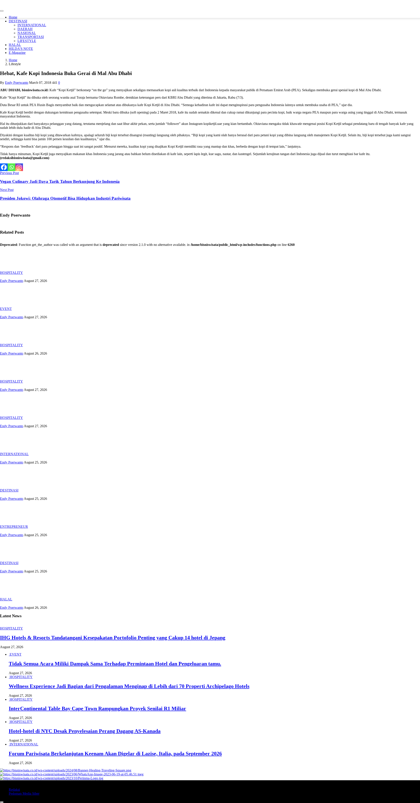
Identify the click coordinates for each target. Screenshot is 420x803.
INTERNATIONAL (32, 25)
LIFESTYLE (27, 41)
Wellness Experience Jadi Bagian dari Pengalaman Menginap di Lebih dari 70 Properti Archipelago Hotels (129, 686)
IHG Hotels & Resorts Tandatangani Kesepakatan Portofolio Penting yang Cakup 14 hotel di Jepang (112, 637)
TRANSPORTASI (31, 37)
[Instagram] (19, 167)
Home (13, 17)
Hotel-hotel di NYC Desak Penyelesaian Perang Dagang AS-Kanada (85, 731)
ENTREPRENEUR (14, 526)
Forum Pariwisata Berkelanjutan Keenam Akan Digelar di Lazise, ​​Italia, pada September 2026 (115, 753)
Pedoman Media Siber (24, 793)
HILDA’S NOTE (21, 49)
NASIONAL (27, 33)
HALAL (15, 45)
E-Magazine (17, 52)
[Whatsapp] (11, 167)
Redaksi (14, 789)
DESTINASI (18, 21)
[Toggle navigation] (2, 11)
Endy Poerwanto (16, 82)
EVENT (6, 309)
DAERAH (25, 29)
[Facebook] (4, 167)
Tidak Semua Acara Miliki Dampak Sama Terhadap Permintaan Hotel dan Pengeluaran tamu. (115, 664)
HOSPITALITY (11, 273)
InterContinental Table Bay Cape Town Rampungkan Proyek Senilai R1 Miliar (97, 708)
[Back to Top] (2, 802)
